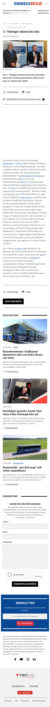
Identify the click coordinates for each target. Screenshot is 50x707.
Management (27, 24)
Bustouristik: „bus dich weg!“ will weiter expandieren (22, 469)
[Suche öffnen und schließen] (45, 4)
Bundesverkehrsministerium (31, 176)
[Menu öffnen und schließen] (4, 3)
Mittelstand (8, 163)
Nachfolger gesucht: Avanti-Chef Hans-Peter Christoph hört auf (22, 413)
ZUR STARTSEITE (13, 301)
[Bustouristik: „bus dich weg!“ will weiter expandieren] (25, 447)
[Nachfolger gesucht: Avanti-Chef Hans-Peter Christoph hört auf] (25, 391)
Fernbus (18, 248)
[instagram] (27, 659)
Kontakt (34, 686)
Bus (13, 188)
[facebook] (15, 659)
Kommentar (7, 542)
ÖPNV (18, 163)
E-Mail (5, 522)
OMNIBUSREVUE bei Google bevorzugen (23, 99)
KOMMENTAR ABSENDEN (25, 584)
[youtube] (21, 659)
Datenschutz (25, 701)
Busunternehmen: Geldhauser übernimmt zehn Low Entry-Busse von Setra (23, 354)
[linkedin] (34, 659)
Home (5, 24)
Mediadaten (18, 686)
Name (5, 532)
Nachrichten (14, 24)
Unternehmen (26, 197)
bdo (41, 254)
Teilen (28, 92)
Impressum (8, 701)
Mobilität (33, 257)
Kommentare (12, 92)
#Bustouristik (18, 463)
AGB (16, 701)
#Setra (15, 347)
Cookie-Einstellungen (39, 701)
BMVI (22, 182)
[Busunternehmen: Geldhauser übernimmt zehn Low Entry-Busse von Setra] (25, 331)
